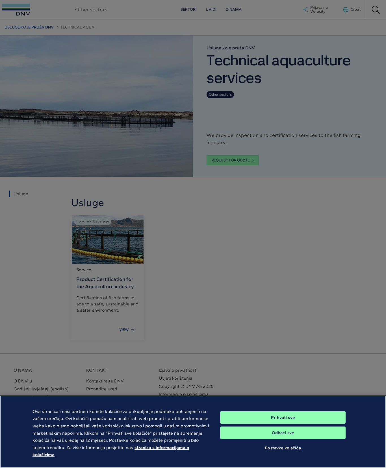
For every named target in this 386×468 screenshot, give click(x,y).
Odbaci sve (283, 432)
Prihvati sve (283, 417)
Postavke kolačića (283, 447)
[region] (193, 431)
